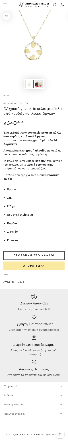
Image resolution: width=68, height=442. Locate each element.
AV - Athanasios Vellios (27, 434)
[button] (55, 5)
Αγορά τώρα (34, 265)
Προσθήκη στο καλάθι (34, 255)
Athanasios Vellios (15, 103)
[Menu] (5, 5)
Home (6, 96)
